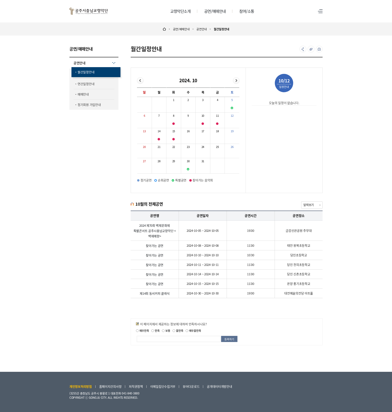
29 (173, 161)
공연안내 (201, 29)
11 (217, 116)
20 (144, 147)
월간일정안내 (221, 29)
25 (217, 147)
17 (203, 131)
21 (159, 147)
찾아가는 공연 (154, 245)
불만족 (179, 330)
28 (159, 161)
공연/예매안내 (181, 29)
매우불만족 (194, 330)
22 (173, 147)
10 (203, 116)
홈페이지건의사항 (110, 386)
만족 (156, 330)
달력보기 (308, 205)
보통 (167, 330)
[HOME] (164, 29)
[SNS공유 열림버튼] (303, 49)
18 (217, 131)
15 (173, 131)
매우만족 (144, 330)
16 (188, 131)
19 (232, 131)
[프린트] (319, 49)
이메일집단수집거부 (162, 386)
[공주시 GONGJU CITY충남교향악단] (88, 11)
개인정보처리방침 (80, 386)
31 (203, 161)
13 (144, 131)
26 (232, 147)
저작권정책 (136, 386)
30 (188, 161)
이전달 (140, 80)
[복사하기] (311, 49)
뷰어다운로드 (191, 386)
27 (144, 161)
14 (159, 131)
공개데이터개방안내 (219, 386)
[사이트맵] (320, 11)
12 (232, 116)
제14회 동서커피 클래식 (154, 293)
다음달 (236, 80)
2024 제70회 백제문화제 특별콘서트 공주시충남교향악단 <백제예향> (155, 230)
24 (203, 147)
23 (188, 147)
